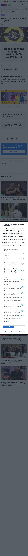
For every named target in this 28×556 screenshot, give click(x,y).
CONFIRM (8, 326)
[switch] (22, 253)
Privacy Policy (22, 331)
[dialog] (14, 278)
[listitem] (14, 250)
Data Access (14, 331)
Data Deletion (6, 331)
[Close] (25, 224)
